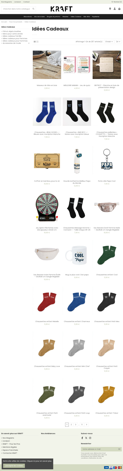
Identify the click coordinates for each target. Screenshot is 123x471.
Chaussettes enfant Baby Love (47, 366)
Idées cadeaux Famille (12, 36)
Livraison (17, 2)
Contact (26, 2)
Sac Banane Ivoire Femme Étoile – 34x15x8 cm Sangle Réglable (47, 275)
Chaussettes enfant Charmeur (77, 321)
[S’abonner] (119, 449)
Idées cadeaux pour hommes (15, 41)
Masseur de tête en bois (47, 85)
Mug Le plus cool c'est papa (77, 274)
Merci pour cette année (13, 34)
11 (81, 424)
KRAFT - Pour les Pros (11, 444)
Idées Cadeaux (8, 27)
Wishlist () (117, 2)
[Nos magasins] (110, 9)
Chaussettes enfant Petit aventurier (47, 414)
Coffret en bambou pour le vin (47, 181)
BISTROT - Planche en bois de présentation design (107, 86)
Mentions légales (10, 447)
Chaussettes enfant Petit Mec (107, 321)
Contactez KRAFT (10, 453)
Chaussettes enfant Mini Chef (77, 366)
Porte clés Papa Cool (106, 181)
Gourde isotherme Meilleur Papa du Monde (76, 182)
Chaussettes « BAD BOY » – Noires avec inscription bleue (77, 133)
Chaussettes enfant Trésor (106, 413)
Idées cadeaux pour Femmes (15, 38)
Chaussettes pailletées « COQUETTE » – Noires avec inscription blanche (107, 134)
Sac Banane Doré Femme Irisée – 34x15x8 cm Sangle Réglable (107, 229)
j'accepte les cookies (14, 466)
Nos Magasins (6, 2)
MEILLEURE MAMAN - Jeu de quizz (77, 85)
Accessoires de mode (12, 43)
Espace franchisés (10, 450)
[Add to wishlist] (45, 82)
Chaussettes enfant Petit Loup (77, 413)
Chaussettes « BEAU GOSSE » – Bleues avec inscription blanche (47, 133)
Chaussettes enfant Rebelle (47, 321)
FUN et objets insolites (12, 31)
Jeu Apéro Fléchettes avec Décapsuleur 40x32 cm (47, 229)
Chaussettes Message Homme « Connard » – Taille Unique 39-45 (76, 229)
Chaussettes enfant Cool (106, 274)
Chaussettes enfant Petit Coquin (106, 367)
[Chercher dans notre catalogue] (33, 9)
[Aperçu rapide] (48, 82)
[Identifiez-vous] (114, 9)
